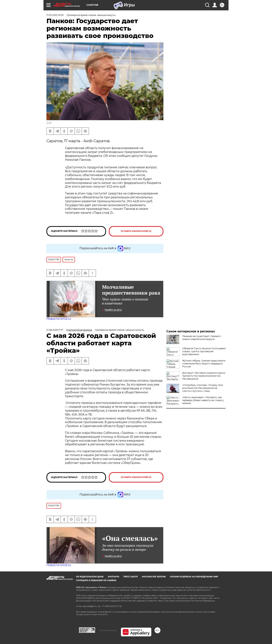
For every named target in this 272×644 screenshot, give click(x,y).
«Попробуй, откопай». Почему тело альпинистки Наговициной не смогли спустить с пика (202, 388)
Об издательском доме (90, 576)
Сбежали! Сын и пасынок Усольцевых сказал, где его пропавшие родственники (204, 351)
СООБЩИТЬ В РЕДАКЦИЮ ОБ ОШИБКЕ (96, 580)
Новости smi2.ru (58, 319)
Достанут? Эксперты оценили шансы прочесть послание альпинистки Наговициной (203, 375)
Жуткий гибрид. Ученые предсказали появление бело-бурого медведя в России (203, 363)
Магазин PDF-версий (154, 576)
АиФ (49, 122)
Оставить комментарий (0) (136, 231)
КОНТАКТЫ (113, 576)
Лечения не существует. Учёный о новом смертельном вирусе (201, 338)
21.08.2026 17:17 (54, 329)
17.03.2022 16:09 (54, 15)
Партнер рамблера (108, 630)
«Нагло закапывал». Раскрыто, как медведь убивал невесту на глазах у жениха (203, 400)
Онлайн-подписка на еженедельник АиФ (194, 576)
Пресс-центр (130, 576)
